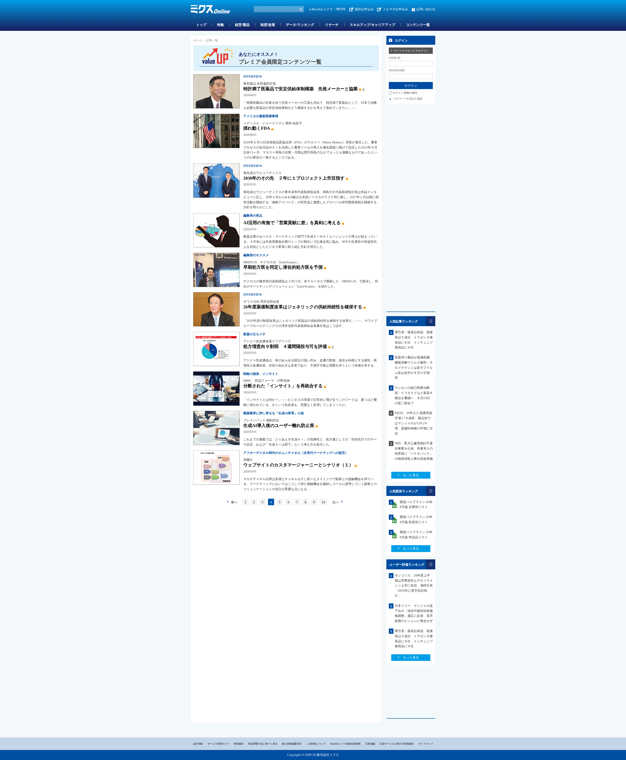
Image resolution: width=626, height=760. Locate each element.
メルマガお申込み (395, 9)
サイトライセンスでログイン (411, 50)
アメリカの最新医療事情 (260, 116)
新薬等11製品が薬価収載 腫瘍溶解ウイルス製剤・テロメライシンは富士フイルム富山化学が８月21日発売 (414, 368)
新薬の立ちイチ (254, 334)
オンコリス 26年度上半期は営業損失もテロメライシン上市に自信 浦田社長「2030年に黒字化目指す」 (414, 586)
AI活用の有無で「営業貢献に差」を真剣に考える (292, 222)
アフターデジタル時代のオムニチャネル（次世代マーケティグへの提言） (295, 453)
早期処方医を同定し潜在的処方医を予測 (283, 267)
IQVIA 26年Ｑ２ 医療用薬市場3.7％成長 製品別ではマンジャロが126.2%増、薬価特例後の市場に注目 (414, 423)
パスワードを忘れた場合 (408, 98)
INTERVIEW (252, 76)
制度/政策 (267, 25)
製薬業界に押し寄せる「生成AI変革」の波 (273, 413)
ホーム (197, 40)
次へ (335, 502)
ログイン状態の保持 (405, 92)
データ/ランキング (300, 25)
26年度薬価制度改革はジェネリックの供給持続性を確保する (302, 306)
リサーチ (332, 25)
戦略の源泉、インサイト (260, 374)
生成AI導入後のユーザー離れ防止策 (278, 425)
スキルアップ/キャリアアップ (372, 25)
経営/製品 (242, 25)
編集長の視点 (252, 215)
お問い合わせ (425, 9)
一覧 (430, 321)
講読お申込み (364, 9)
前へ (234, 502)
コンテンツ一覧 (418, 25)
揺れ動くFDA (256, 128)
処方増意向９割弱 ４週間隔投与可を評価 (285, 346)
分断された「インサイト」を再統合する (283, 385)
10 (323, 502)
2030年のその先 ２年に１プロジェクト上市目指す (294, 178)
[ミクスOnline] (210, 10)
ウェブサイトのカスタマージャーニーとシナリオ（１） (298, 464)
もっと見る (411, 475)
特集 (220, 25)
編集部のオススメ (256, 255)
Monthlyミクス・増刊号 (329, 9)
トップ (201, 25)
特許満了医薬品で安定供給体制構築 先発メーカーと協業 (300, 88)
